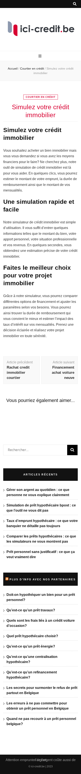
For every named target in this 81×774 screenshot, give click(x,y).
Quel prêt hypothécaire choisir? (32, 636)
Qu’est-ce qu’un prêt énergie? (30, 646)
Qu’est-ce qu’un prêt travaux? (30, 610)
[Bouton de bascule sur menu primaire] (40, 56)
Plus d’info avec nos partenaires (43, 579)
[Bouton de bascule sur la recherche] (74, 4)
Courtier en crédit (41, 97)
